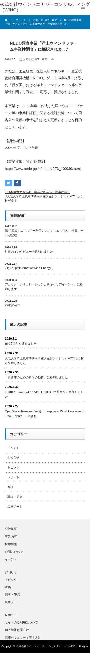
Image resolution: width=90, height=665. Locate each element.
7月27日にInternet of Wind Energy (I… (30, 268)
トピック (14, 467)
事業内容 (11, 536)
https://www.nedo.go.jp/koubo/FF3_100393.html (43, 169)
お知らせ (28, 59)
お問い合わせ (14, 552)
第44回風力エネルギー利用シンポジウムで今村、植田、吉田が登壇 (44, 233)
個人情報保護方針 (17, 630)
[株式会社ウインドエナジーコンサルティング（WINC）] (45, 7)
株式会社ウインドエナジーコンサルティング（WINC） (47, 646)
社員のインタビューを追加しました (29, 251)
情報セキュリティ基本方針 (23, 637)
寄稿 (11, 487)
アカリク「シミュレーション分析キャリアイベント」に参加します (44, 287)
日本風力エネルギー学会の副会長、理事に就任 (38, 192)
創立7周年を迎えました (21, 343)
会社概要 (11, 529)
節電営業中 (12, 305)
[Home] (7, 20)
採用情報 (11, 544)
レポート (14, 477)
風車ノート (15, 506)
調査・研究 (41, 59)
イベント (14, 448)
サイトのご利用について (21, 622)
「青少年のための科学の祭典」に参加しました (36, 377)
